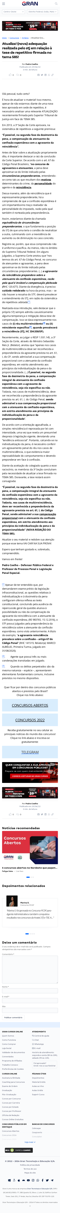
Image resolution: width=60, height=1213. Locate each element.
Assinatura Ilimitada (11, 1078)
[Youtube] (28, 1181)
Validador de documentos (13, 1052)
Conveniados (8, 1057)
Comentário (8, 954)
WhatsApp (39, 1044)
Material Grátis (38, 1082)
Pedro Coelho (32, 64)
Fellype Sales (7, 871)
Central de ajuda (41, 1036)
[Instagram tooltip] (33, 1181)
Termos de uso (30, 1169)
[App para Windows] (9, 1181)
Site (4, 1006)
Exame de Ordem (10, 1086)
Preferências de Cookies (13, 1069)
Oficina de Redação (10, 1115)
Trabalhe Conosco (10, 1065)
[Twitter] (47, 1181)
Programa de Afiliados (12, 1061)
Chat (36, 1040)
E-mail (5, 997)
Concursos (14, 38)
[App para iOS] (18, 1181)
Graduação (7, 1090)
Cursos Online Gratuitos (12, 1119)
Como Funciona (9, 1040)
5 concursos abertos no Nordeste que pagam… (29, 868)
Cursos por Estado (10, 1107)
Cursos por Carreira (11, 1103)
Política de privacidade (30, 1165)
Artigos (25, 38)
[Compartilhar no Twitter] (41, 75)
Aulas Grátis (37, 1090)
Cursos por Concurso (11, 1099)
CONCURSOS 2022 (30, 720)
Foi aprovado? (45, 1064)
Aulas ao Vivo (38, 1086)
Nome (5, 987)
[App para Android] (23, 1181)
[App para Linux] (14, 1181)
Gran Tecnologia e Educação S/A (39, 1188)
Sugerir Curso (38, 1095)
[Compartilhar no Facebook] (38, 75)
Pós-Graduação (9, 1095)
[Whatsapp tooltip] (37, 1181)
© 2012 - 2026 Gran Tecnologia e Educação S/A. (30, 1161)
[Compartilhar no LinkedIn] (45, 75)
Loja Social (6, 1048)
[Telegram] (52, 1181)
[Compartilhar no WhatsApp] (48, 75)
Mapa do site (30, 1173)
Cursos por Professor (11, 1111)
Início (4, 38)
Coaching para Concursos (13, 1082)
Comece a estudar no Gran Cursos (30, 776)
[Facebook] (42, 1181)
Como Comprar (9, 1044)
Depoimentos (38, 1078)
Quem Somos (8, 1036)
